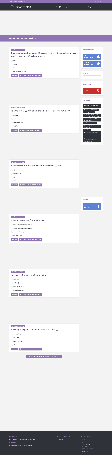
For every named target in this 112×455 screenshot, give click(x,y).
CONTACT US (21, 1)
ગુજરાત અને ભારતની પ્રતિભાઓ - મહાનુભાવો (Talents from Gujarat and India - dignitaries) (91, 139)
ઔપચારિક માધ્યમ (17, 345)
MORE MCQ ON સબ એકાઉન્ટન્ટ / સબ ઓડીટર (44, 357)
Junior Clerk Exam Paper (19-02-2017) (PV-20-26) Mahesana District (92, 115)
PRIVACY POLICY (86, 444)
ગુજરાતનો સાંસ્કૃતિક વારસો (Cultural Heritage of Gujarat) (91, 119)
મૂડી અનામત (16, 170)
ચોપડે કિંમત (15, 126)
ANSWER (14, 75)
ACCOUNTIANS (61, 442)
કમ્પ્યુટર (66, 7)
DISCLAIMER (85, 446)
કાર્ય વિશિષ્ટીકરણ (17, 334)
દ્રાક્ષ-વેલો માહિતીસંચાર (18, 290)
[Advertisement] (56, 22)
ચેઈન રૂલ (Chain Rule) (89, 112)
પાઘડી (14, 181)
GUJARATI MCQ (23, 6)
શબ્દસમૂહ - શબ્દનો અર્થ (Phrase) (91, 109)
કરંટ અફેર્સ (58, 7)
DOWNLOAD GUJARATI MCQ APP (31, 75)
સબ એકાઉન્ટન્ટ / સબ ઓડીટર (18, 50)
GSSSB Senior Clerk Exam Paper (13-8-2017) (91, 106)
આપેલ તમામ (16, 279)
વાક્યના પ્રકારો (87, 129)
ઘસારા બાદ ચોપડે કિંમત (18, 122)
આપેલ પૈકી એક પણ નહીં (18, 232)
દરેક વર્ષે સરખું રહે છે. (17, 235)
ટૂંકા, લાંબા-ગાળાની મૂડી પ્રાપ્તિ (19, 71)
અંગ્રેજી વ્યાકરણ (91, 7)
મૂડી (14, 177)
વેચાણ (14, 60)
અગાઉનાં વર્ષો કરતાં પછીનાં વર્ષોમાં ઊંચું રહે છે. (23, 228)
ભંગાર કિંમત (16, 119)
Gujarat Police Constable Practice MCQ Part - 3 (91, 126)
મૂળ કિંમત (15, 115)
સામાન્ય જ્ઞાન (81, 7)
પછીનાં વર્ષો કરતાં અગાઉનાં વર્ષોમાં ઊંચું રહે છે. (23, 224)
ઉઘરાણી (15, 64)
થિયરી (100, 7)
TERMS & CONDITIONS (87, 449)
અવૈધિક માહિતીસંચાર (18, 283)
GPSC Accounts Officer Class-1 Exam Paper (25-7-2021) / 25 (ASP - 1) (92, 134)
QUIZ (15, 1)
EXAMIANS (60, 439)
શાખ (14, 67)
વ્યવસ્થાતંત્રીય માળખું (18, 341)
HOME (10, 1)
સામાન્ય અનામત (17, 173)
